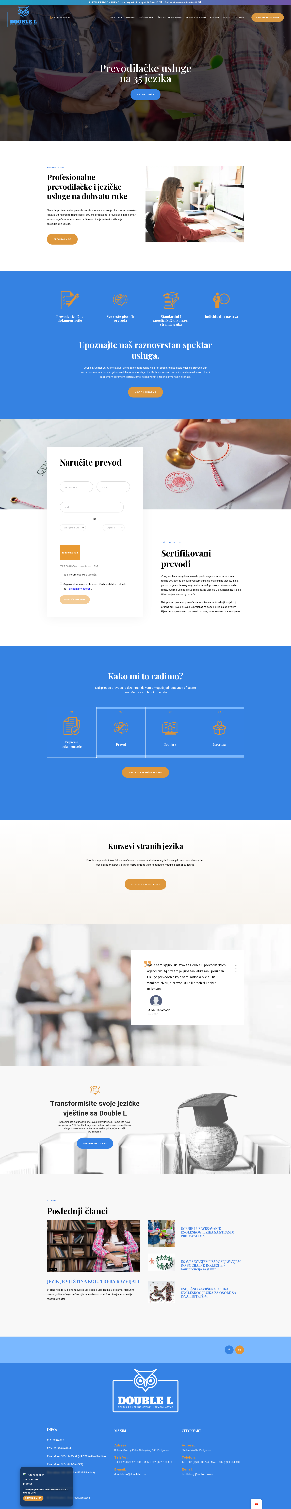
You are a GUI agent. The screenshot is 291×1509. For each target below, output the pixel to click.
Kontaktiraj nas (95, 1143)
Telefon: (121, 1457)
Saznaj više (33, 1498)
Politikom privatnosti (79, 588)
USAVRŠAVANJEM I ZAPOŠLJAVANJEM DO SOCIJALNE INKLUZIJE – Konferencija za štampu (211, 1265)
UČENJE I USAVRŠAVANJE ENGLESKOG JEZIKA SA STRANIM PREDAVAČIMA (207, 1232)
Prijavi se (145, 94)
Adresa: (120, 1445)
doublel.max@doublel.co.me (130, 1474)
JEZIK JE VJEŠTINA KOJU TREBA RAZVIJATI (93, 1281)
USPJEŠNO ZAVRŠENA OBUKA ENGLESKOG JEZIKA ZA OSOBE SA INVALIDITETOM (208, 1292)
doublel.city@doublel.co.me (197, 1474)
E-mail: (120, 1469)
